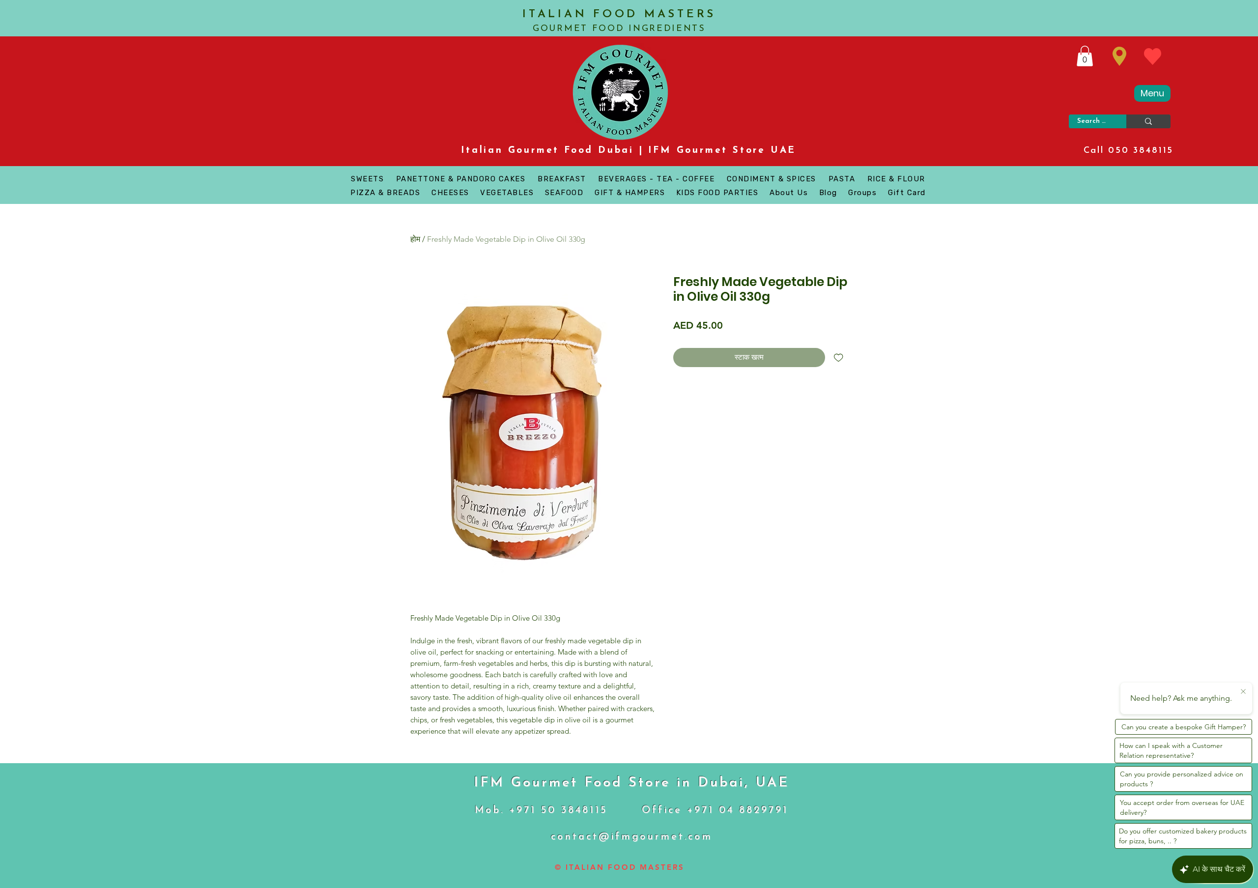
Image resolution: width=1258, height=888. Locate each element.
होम (415, 239)
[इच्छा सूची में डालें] (838, 357)
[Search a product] (1148, 121)
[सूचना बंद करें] (1243, 691)
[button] (1084, 56)
